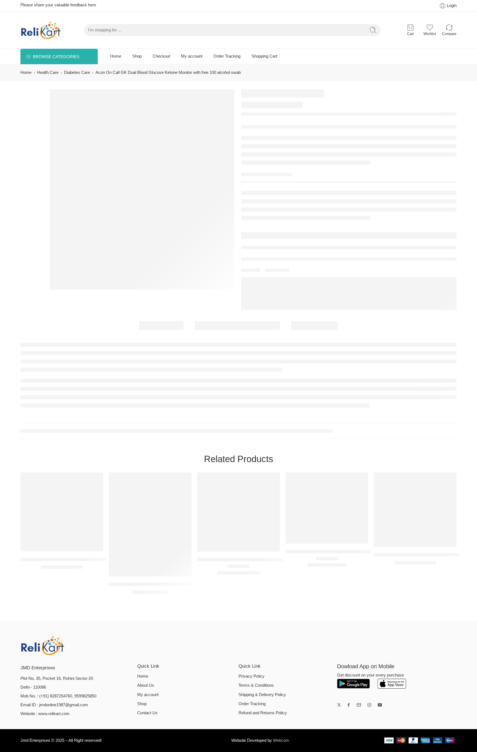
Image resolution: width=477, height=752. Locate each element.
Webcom (281, 740)
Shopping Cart (264, 56)
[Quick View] (62, 546)
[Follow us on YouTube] (379, 704)
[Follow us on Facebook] (348, 705)
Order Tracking (226, 56)
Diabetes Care (77, 72)
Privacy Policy (251, 676)
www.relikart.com (54, 713)
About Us (145, 685)
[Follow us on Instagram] (369, 704)
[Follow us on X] (339, 705)
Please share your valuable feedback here (58, 5)
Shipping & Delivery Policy (262, 694)
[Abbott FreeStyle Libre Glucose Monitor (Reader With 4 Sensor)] (238, 512)
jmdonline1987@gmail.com (63, 705)
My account (191, 56)
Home (115, 56)
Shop (137, 56)
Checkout (161, 56)
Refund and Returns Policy (263, 713)
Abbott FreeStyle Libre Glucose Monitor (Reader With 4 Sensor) (263, 559)
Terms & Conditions (256, 685)
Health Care (48, 72)
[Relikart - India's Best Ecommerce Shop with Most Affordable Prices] (41, 30)
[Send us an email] (358, 704)
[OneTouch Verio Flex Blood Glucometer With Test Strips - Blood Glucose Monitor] (415, 510)
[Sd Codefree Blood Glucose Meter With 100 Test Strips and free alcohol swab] (61, 512)
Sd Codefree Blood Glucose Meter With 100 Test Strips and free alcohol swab (100, 559)
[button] (139, 571)
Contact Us (147, 713)
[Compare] (73, 546)
